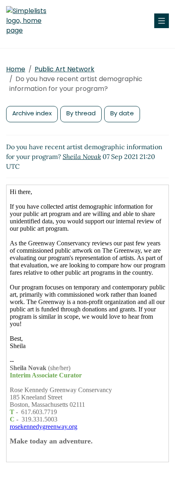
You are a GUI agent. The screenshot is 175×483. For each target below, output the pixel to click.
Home (15, 69)
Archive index (32, 113)
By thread (81, 113)
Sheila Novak (82, 156)
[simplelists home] (30, 20)
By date (122, 113)
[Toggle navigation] (161, 20)
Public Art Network (64, 69)
